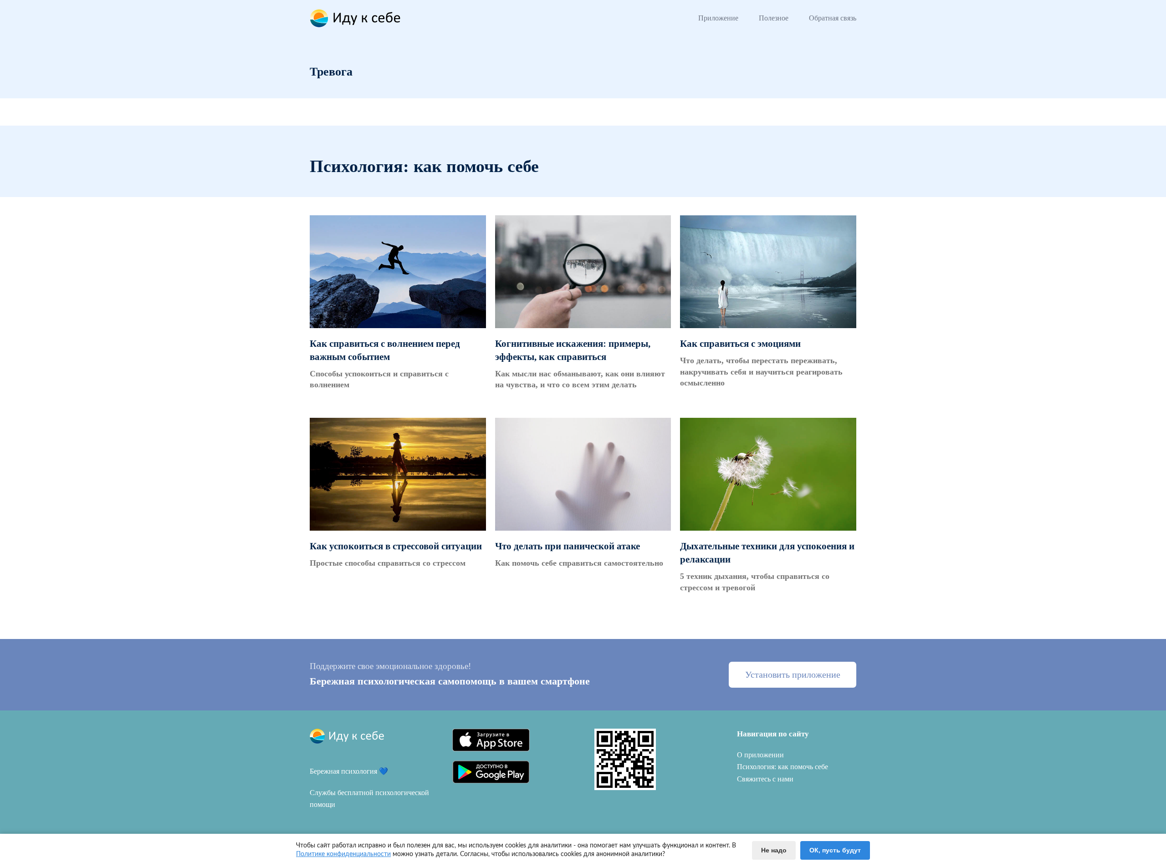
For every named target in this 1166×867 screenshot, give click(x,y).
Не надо (774, 850)
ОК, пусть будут (835, 850)
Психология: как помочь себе (782, 767)
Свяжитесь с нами (765, 779)
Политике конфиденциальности (343, 854)
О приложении (760, 755)
